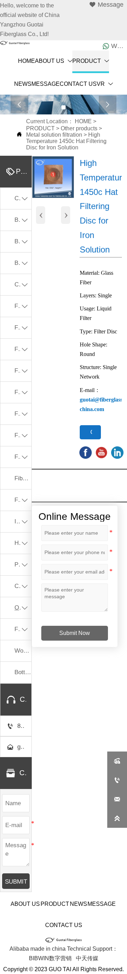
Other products (79, 128)
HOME (83, 121)
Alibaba (19, 949)
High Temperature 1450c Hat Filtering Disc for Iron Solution (66, 141)
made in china (48, 949)
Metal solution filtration (54, 135)
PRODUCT (40, 128)
